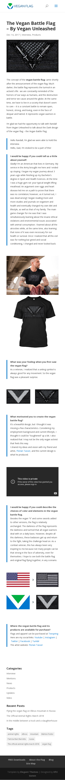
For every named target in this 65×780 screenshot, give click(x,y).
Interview (26, 34)
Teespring (53, 633)
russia (31, 739)
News (9, 683)
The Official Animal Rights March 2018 (25, 715)
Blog (51, 759)
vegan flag (46, 744)
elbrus (24, 734)
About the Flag (37, 759)
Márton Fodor (47, 734)
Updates (10, 692)
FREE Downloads (16, 759)
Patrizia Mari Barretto (17, 739)
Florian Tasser (23, 450)
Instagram (50, 637)
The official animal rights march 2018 (23, 744)
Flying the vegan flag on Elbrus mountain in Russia (30, 710)
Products (36, 34)
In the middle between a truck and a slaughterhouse (31, 720)
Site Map (31, 763)
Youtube (38, 637)
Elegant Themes (29, 771)
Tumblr (35, 641)
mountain (34, 734)
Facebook (25, 641)
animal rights (13, 734)
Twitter (14, 641)
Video (9, 697)
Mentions (11, 678)
